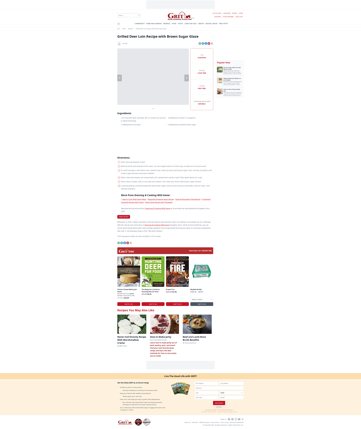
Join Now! (219, 403)
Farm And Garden (154, 24)
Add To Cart (129, 304)
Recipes (130, 29)
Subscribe (226, 13)
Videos (201, 24)
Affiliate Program (204, 422)
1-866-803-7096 (206, 251)
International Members (226, 410)
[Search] (139, 15)
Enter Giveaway (228, 17)
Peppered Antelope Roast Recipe (161, 199)
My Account (217, 13)
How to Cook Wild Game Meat (134, 199)
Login (241, 13)
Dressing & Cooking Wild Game (157, 208)
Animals (166, 24)
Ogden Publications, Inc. (236, 425)
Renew (234, 13)
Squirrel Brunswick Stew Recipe (187, 199)
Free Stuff (223, 24)
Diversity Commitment (237, 422)
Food (174, 24)
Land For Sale (191, 24)
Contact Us (187, 422)
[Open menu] (118, 23)
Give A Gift (239, 17)
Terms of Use (224, 422)
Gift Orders (219, 407)
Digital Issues (212, 24)
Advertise (195, 422)
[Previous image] (119, 78)
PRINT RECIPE (124, 217)
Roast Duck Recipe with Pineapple (158, 202)
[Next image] (186, 78)
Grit (118, 29)
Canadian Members (211, 410)
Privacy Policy (215, 422)
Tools (180, 24)
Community (140, 24)
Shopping (217, 17)
